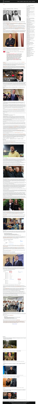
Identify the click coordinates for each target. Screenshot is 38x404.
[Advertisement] (14, 6)
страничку (5, 63)
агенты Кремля (4, 321)
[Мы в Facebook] (28, 5)
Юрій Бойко (17, 321)
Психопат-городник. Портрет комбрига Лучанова (11, 376)
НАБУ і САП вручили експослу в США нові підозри (31, 33)
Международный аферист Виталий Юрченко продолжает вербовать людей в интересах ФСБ (14, 390)
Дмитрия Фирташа (11, 127)
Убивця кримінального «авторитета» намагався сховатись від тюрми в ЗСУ (30, 31)
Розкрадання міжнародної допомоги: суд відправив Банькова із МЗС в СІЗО (31, 37)
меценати (6, 321)
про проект (33, 1)
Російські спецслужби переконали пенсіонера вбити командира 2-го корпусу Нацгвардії (30, 39)
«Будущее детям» (19, 27)
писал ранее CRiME (8, 212)
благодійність (10, 321)
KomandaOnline (6, 158)
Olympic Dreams (10, 27)
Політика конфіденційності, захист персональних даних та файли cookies (19, 403)
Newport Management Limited (15, 322)
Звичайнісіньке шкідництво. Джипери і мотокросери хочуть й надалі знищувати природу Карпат (14, 338)
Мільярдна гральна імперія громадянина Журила (31, 15)
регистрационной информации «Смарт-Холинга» (8, 237)
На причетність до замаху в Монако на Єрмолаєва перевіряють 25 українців (30, 20)
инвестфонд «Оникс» (15, 109)
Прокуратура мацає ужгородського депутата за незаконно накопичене (30, 53)
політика (18, 321)
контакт (30, 1)
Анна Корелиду (22, 322)
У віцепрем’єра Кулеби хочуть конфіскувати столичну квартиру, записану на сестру (30, 55)
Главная (4, 4)
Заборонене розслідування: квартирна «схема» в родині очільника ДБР (14, 364)
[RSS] (33, 5)
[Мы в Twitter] (30, 5)
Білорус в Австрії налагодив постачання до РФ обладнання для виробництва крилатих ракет (31, 28)
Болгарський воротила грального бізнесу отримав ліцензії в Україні (31, 52)
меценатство (8, 321)
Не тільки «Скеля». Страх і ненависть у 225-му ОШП (12, 350)
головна (18, 1)
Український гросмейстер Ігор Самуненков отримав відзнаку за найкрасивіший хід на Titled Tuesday (30, 43)
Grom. (3, 1)
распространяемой (23, 49)
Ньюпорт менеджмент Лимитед (10, 322)
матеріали (21, 1)
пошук (27, 1)
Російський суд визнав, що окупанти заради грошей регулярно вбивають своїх (31, 26)
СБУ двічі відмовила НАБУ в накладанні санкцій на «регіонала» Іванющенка (31, 30)
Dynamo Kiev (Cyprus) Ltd (19, 322)
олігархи (23, 321)
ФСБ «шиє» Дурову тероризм (30, 44)
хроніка (25, 1)
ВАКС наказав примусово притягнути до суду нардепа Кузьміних (31, 22)
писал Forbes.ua (5, 215)
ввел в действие (17, 215)
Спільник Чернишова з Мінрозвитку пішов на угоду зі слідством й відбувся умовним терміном (30, 19)
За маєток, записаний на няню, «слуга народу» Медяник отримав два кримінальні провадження (30, 24)
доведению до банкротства (17, 132)
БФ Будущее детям (20, 321)
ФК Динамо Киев (6, 322)
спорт (15, 321)
